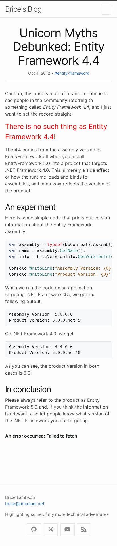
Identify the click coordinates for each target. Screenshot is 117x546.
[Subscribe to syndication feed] (84, 529)
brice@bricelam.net (24, 503)
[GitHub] (34, 529)
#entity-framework (72, 73)
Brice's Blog (23, 9)
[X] (51, 529)
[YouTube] (67, 529)
